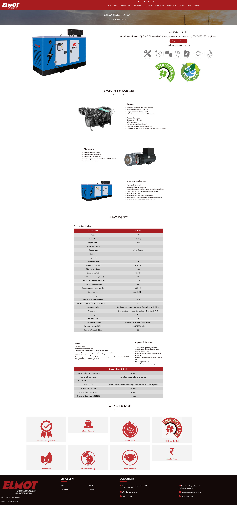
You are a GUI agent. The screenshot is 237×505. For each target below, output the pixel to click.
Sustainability (172, 6)
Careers (181, 6)
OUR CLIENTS (148, 6)
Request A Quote (178, 41)
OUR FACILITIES (159, 6)
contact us (92, 489)
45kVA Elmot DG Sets (121, 20)
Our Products (125, 6)
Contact (196, 6)
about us (92, 485)
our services (64, 489)
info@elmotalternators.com (153, 2)
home (62, 485)
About (115, 6)
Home (109, 6)
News (189, 6)
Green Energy (137, 6)
